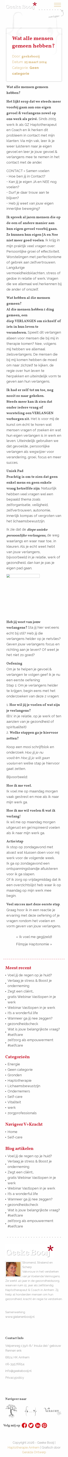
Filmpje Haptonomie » (34, 944)
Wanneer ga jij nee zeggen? (30, 1018)
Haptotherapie (20, 1080)
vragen (40, 246)
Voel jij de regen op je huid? (30, 975)
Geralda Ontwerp (34, 1452)
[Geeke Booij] (21, 2)
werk (12, 1108)
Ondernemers (19, 1091)
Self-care (15, 1097)
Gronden (15, 1075)
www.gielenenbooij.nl (20, 1317)
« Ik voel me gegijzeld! (34, 937)
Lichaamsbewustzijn (24, 1086)
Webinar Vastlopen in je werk (31, 1008)
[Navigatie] (56, 10)
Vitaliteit (14, 1102)
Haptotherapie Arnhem (23, 1447)
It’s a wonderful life (23, 1013)
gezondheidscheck (23, 1024)
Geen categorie (20, 1070)
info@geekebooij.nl (18, 1371)
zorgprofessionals (22, 1113)
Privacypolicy (14, 1377)
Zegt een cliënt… (21, 991)
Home (12, 1132)
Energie (14, 1064)
